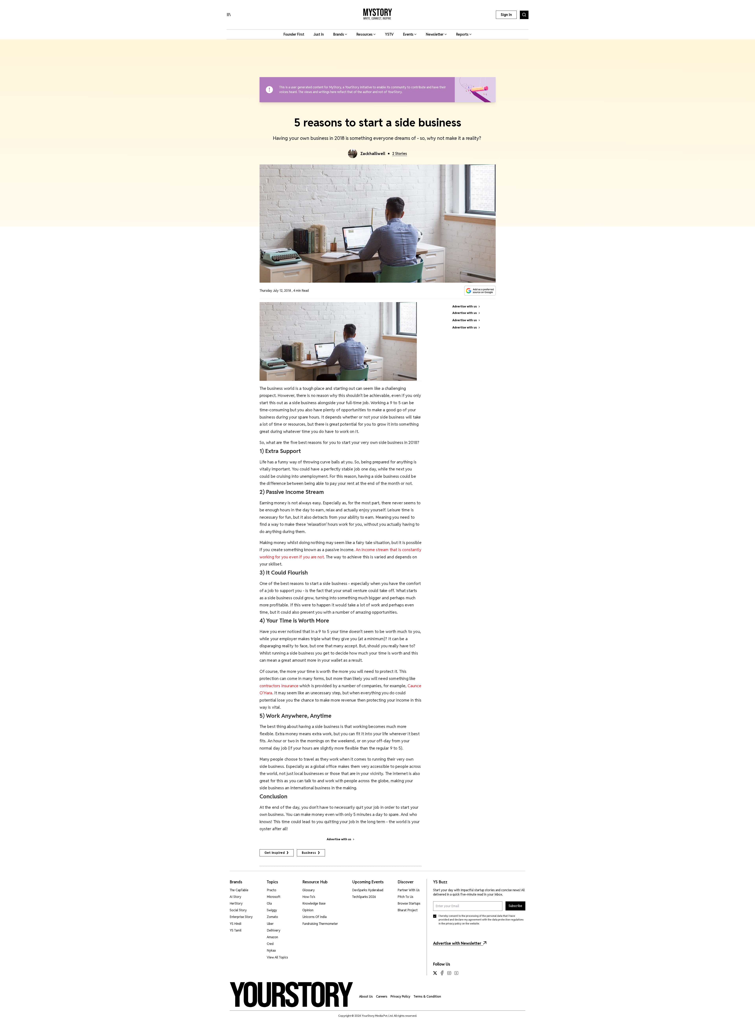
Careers (381, 996)
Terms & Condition (427, 996)
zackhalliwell (372, 154)
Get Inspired (274, 853)
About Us (366, 996)
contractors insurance (279, 685)
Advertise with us (339, 839)
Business (309, 853)
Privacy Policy (400, 996)
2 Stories (399, 153)
